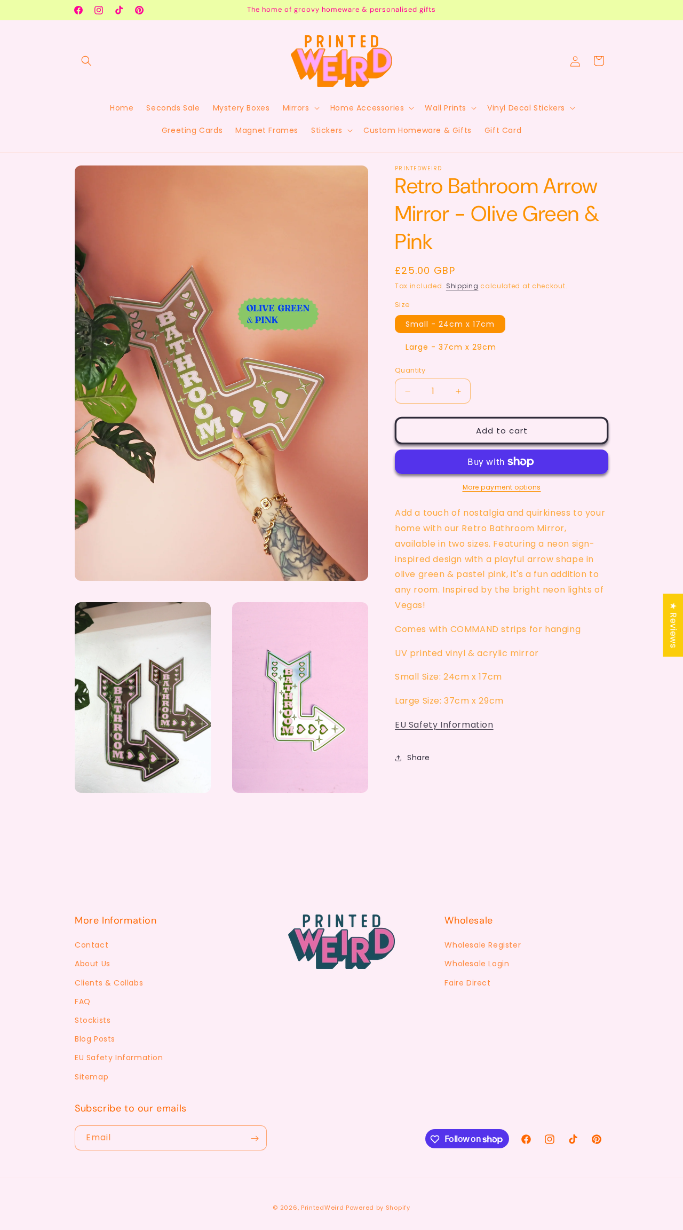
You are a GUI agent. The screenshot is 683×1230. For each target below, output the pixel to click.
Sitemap (91, 1076)
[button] (86, 61)
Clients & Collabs (109, 982)
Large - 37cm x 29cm (451, 347)
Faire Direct (467, 982)
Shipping (462, 285)
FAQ (83, 1001)
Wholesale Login (476, 964)
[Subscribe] (254, 1138)
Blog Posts (95, 1039)
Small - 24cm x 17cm (450, 324)
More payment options (502, 487)
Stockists (92, 1020)
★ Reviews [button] (673, 625)
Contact (91, 945)
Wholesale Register (482, 945)
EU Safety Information (444, 725)
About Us (92, 964)
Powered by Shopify (378, 1207)
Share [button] (418, 757)
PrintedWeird (322, 1207)
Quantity (410, 370)
